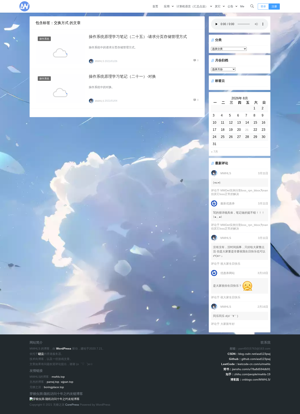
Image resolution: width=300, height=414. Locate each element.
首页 (155, 6)
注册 (274, 6)
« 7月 (214, 151)
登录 (263, 6)
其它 (218, 6)
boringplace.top (54, 387)
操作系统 (44, 38)
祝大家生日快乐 (230, 263)
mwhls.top (58, 376)
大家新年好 (227, 323)
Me (242, 6)
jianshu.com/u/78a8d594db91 (246, 369)
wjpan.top (67, 381)
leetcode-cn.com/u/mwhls (245, 364)
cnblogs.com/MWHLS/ (250, 379)
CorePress (72, 404)
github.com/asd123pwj (249, 359)
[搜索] (252, 6)
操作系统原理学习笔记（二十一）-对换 (122, 76)
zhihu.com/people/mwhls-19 (248, 374)
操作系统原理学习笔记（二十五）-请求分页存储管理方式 (138, 36)
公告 (230, 6)
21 (247, 129)
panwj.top (53, 381)
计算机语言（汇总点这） (192, 6)
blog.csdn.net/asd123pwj (249, 353)
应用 (167, 6)
